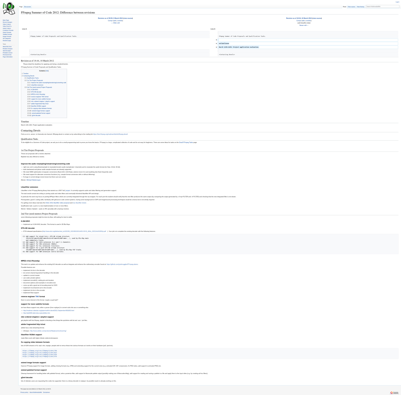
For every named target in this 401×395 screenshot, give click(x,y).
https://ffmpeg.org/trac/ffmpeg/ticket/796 (40, 350)
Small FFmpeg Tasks (186, 142)
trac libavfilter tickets (79, 203)
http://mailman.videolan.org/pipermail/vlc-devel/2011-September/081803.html (48, 310)
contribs (119, 20)
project (68, 190)
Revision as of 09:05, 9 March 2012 (110, 18)
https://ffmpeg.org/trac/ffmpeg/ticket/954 (40, 354)
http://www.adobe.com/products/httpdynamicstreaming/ (48, 331)
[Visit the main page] (9, 8)
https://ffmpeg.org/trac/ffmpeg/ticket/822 (40, 352)
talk (115, 20)
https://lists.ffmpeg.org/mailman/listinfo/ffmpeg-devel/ (110, 134)
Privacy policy (24, 392)
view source (128, 18)
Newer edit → (303, 25)
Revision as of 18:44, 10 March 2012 (299, 18)
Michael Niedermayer (34, 180)
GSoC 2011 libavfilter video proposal (58, 203)
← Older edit (115, 23)
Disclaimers (46, 392)
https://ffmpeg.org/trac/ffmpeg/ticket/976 (40, 356)
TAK (37, 297)
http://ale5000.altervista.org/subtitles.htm (36, 313)
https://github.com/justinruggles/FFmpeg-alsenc (122, 264)
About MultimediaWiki (36, 392)
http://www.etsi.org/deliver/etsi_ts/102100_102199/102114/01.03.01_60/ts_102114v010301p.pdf (74, 231)
